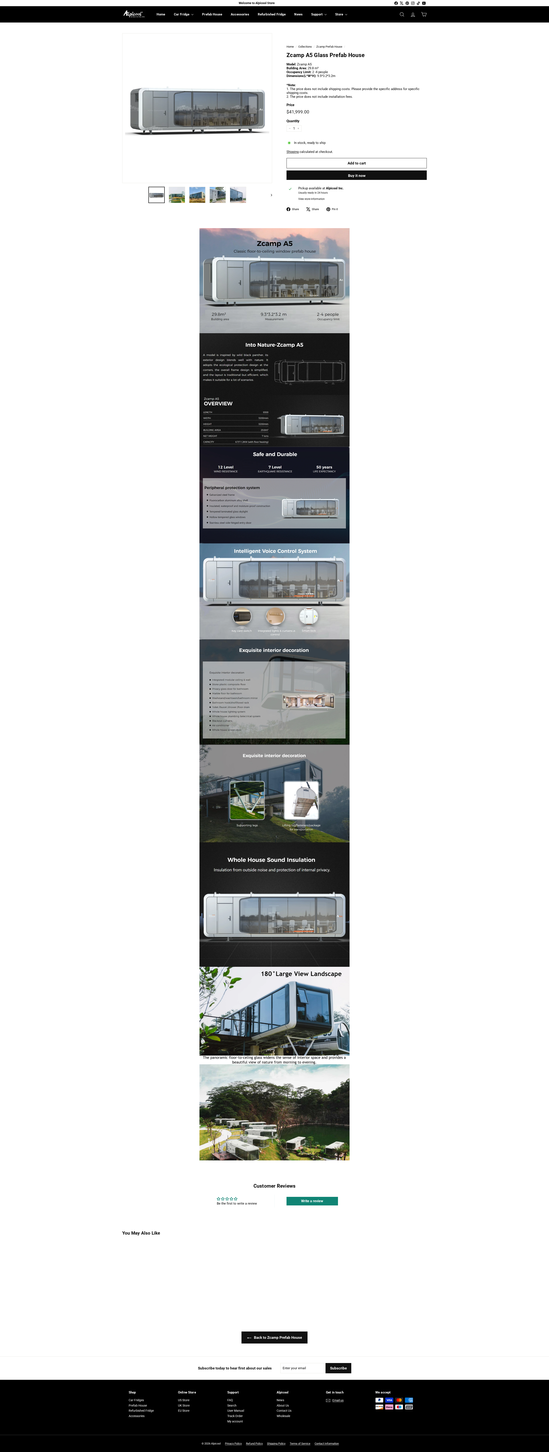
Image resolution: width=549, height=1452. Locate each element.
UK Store (184, 1405)
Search (232, 1405)
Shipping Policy (276, 1443)
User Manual (235, 1410)
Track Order (235, 1416)
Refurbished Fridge (272, 14)
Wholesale (283, 1416)
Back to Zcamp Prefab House (277, 1337)
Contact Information (327, 1443)
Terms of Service (300, 1443)
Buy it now (356, 175)
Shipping (293, 152)
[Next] (269, 194)
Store (339, 14)
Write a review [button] (312, 1201)
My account (235, 1421)
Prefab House (212, 14)
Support (317, 14)
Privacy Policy (233, 1443)
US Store (183, 1400)
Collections (305, 46)
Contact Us (284, 1410)
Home (161, 14)
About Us (283, 1405)
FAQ (230, 1400)
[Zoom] (197, 108)
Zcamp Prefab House (329, 46)
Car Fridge (182, 14)
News (298, 14)
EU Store (183, 1410)
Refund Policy (254, 1443)
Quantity (293, 121)
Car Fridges (136, 1400)
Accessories (240, 14)
